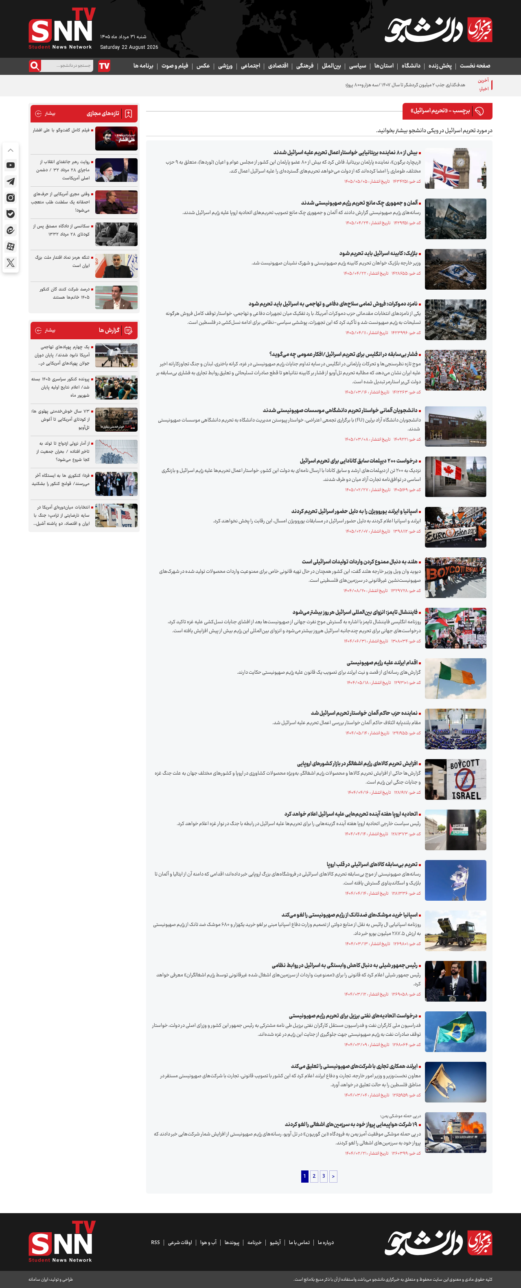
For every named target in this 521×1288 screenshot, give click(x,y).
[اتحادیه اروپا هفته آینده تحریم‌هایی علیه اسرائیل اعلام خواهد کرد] (453, 830)
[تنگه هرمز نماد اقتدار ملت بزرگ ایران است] (116, 266)
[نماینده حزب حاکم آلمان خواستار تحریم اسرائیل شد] (453, 729)
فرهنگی (305, 66)
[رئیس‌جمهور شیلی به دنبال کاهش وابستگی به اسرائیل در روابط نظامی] (453, 981)
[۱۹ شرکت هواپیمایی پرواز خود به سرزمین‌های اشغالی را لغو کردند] (453, 1132)
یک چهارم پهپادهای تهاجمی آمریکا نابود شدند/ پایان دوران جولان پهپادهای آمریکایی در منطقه (62, 355)
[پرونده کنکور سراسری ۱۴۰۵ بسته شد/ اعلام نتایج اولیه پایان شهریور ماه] (116, 387)
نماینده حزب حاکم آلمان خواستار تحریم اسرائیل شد (364, 713)
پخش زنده (440, 66)
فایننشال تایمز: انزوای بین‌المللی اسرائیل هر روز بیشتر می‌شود (355, 613)
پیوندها (232, 1242)
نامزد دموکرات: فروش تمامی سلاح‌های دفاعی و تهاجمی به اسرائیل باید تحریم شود (333, 304)
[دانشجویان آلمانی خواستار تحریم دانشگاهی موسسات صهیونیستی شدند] (453, 426)
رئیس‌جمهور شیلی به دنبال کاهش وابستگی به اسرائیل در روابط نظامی (345, 966)
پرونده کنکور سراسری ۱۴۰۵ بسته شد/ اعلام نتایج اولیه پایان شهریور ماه (60, 387)
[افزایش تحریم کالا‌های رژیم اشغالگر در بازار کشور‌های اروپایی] (453, 779)
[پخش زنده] (104, 66)
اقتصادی (278, 66)
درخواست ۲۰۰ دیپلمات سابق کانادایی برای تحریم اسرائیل (359, 461)
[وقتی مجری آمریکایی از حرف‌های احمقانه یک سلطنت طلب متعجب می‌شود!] (116, 202)
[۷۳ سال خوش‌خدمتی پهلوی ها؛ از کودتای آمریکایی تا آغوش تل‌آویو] (116, 420)
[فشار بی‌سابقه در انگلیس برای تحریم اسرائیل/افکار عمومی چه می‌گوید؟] (453, 370)
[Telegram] (10, 181)
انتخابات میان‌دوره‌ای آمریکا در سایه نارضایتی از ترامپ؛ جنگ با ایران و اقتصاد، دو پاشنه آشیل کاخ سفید (62, 516)
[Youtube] (10, 165)
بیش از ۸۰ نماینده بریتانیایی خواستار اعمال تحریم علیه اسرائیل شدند (346, 153)
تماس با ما (299, 1242)
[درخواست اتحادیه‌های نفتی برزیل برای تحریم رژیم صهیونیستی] (453, 1031)
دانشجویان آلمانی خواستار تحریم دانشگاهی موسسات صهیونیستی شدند (340, 411)
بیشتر (45, 114)
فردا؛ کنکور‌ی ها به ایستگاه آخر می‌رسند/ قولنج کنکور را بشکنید (61, 480)
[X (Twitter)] (10, 263)
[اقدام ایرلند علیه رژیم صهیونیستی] (453, 678)
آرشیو (275, 1242)
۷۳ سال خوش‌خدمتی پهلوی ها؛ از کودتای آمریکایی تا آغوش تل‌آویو (60, 420)
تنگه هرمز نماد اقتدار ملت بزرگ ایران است (62, 262)
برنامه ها (143, 66)
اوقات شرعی (180, 1242)
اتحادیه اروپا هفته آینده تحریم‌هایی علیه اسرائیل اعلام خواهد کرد (351, 814)
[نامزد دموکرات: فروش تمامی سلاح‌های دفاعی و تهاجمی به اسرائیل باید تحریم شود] (453, 319)
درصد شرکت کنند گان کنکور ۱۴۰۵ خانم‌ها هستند (65, 293)
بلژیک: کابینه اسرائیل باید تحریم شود (378, 254)
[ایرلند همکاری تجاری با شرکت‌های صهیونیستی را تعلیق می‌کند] (453, 1082)
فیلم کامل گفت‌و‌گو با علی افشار (61, 130)
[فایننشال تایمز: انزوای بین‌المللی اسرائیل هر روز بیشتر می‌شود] (453, 628)
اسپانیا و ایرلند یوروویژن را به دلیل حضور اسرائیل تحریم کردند (354, 512)
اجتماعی (250, 66)
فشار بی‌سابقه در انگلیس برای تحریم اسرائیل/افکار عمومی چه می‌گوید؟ (343, 355)
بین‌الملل (331, 66)
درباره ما (326, 1242)
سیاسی (357, 66)
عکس (203, 66)
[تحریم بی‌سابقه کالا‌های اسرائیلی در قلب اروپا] (453, 880)
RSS (155, 1242)
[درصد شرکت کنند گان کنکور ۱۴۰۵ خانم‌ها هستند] (116, 298)
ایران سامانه (38, 1280)
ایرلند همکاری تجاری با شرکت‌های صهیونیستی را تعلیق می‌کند (354, 1067)
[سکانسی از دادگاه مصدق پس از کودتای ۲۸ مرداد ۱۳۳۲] (116, 235)
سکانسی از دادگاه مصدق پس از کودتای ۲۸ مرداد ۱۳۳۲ (61, 230)
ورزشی (225, 66)
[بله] (10, 214)
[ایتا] (10, 230)
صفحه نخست (475, 66)
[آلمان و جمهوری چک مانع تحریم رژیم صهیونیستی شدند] (453, 219)
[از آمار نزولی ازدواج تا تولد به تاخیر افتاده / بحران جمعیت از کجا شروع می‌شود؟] (116, 452)
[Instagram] (10, 197)
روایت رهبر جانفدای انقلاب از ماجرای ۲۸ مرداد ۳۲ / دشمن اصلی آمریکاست (63, 170)
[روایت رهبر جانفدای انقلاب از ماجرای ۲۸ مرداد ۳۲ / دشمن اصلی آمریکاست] (116, 170)
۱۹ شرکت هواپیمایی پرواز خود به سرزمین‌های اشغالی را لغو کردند (351, 1125)
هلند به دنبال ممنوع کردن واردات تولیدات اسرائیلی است (360, 562)
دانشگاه (411, 66)
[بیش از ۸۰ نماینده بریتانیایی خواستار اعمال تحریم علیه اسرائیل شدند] (453, 168)
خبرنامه (254, 1242)
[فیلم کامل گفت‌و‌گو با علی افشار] (116, 139)
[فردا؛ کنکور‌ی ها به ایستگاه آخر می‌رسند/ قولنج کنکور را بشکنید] (116, 484)
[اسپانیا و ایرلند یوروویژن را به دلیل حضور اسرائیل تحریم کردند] (453, 527)
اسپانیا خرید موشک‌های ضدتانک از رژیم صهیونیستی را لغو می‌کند (350, 915)
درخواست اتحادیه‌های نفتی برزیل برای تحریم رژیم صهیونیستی (353, 1016)
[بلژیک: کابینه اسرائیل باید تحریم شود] (453, 269)
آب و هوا (208, 1242)
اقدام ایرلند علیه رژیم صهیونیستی (382, 663)
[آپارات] (10, 246)
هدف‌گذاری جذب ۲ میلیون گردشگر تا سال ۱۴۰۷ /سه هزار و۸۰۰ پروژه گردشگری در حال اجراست (381, 85)
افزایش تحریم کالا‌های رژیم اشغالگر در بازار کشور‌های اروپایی (357, 764)
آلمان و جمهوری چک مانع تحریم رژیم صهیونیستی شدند (359, 203)
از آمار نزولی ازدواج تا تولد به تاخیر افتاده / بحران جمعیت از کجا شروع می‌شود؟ (63, 452)
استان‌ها (384, 66)
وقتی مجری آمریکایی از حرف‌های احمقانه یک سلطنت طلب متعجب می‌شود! (60, 202)
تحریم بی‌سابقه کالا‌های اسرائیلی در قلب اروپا (372, 865)
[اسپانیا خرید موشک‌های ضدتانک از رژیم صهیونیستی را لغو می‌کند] (453, 930)
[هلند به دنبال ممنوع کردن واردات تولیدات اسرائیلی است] (453, 577)
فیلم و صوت (175, 66)
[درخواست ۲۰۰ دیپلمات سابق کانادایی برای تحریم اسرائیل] (453, 476)
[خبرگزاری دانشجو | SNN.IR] (438, 30)
